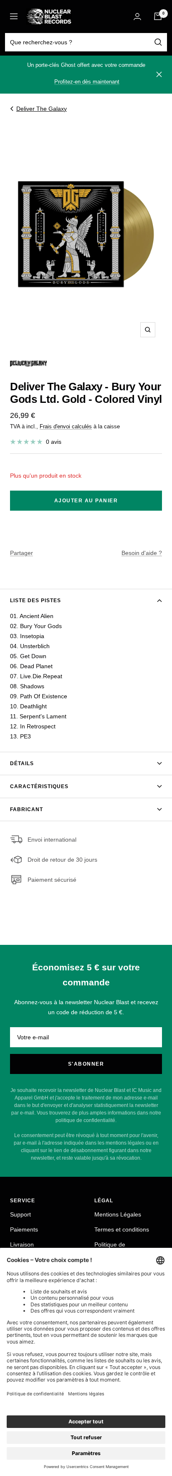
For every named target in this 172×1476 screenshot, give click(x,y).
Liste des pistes (35, 600)
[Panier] (158, 16)
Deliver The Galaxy (41, 108)
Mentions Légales (117, 1214)
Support (20, 1214)
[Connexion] (137, 16)
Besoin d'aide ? (141, 553)
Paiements (24, 1229)
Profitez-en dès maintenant (86, 82)
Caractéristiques (39, 786)
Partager (21, 553)
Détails (22, 763)
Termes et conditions (121, 1229)
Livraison (22, 1244)
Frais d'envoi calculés (66, 426)
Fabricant (26, 809)
